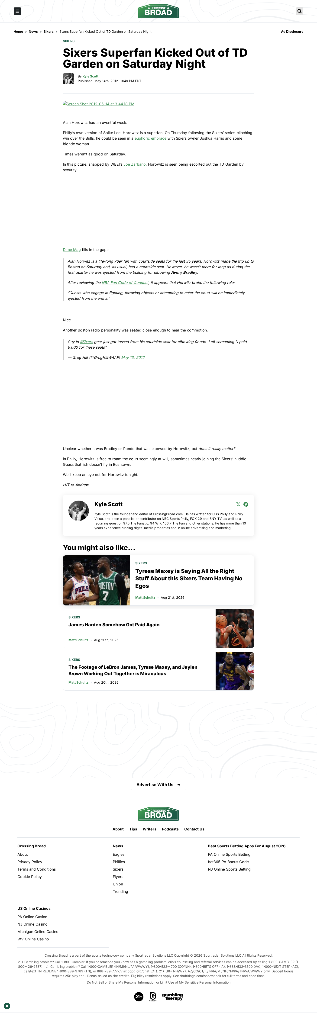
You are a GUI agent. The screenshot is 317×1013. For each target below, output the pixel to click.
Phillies (119, 861)
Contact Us (194, 829)
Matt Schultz (145, 597)
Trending (120, 891)
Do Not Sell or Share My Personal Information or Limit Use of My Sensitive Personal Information (158, 982)
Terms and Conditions (36, 869)
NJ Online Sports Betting (229, 869)
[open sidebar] (17, 11)
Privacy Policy (29, 861)
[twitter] (238, 504)
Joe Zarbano (134, 164)
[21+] (139, 996)
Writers (149, 829)
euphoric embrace (150, 138)
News (118, 846)
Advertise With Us (154, 784)
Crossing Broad (31, 846)
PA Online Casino (32, 916)
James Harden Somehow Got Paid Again (114, 624)
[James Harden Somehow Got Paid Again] (235, 628)
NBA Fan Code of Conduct (125, 282)
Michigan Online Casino (37, 931)
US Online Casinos (34, 908)
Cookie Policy (29, 876)
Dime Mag (72, 249)
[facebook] (246, 504)
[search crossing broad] (299, 11)
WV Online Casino (33, 939)
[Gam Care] (153, 996)
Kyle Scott (90, 76)
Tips (133, 829)
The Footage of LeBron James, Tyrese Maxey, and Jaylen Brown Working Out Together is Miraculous (132, 670)
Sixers (68, 41)
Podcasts (170, 829)
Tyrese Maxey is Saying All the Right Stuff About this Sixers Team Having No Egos (189, 578)
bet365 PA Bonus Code (228, 861)
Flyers (118, 876)
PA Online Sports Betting (229, 854)
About (118, 829)
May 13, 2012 (133, 357)
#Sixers (86, 341)
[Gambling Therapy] (172, 997)
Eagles (118, 854)
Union (118, 884)
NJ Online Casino (32, 924)
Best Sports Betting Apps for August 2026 (246, 846)
